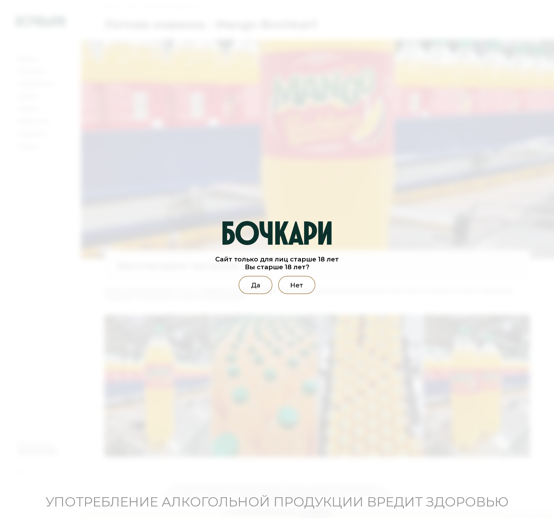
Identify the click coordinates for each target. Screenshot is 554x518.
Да (255, 285)
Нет (296, 285)
